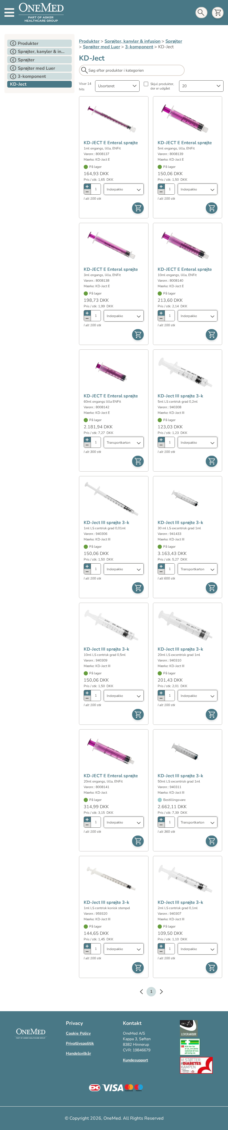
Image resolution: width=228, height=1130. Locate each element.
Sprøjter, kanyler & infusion (132, 41)
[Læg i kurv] (138, 208)
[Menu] (9, 12)
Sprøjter (173, 41)
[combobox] (117, 86)
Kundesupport (135, 1060)
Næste (158, 992)
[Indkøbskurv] (218, 12)
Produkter (89, 41)
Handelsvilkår (78, 1053)
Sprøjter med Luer (101, 47)
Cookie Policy (78, 1033)
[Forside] (41, 12)
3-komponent (139, 47)
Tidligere (144, 992)
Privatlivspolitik (80, 1043)
